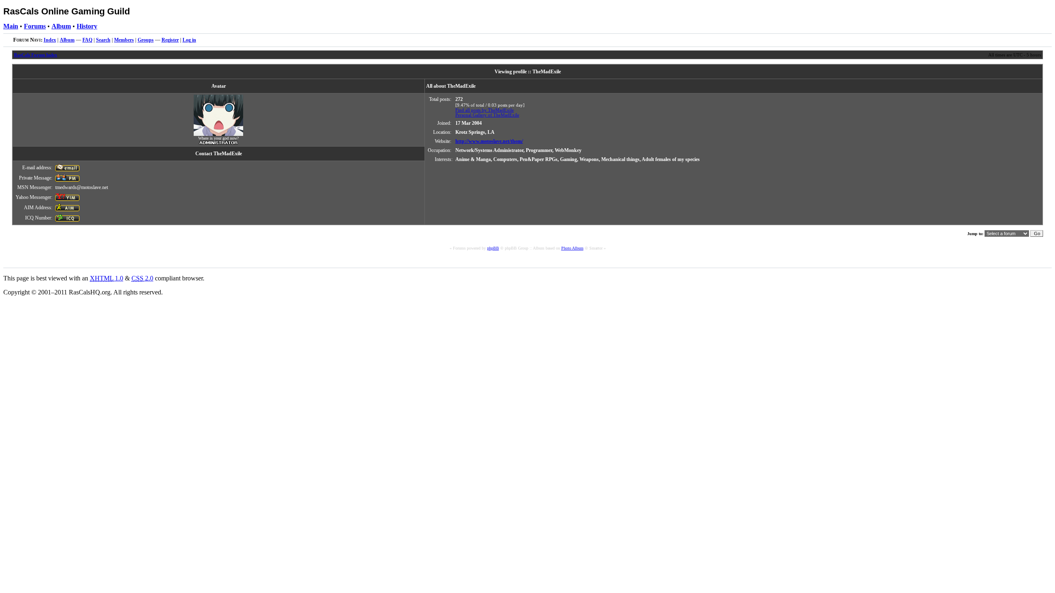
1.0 (106, 278)
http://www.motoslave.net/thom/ (489, 141)
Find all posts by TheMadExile (484, 109)
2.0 (142, 278)
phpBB (493, 248)
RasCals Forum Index (35, 54)
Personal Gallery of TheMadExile (487, 114)
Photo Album (572, 248)
